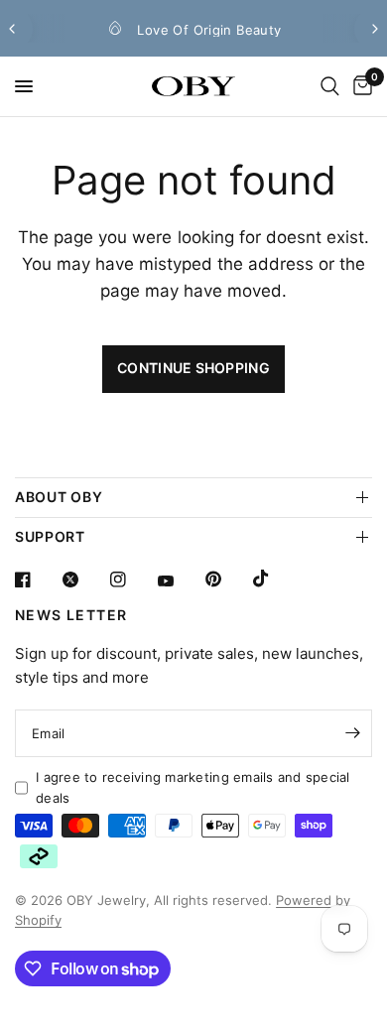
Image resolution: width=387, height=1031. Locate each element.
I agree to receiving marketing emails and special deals (193, 787)
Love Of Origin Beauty (209, 30)
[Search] (330, 86)
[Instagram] (132, 579)
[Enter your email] (352, 733)
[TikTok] (275, 578)
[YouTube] (179, 581)
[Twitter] (84, 579)
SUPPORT (50, 536)
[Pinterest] (227, 578)
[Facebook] (37, 579)
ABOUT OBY (58, 496)
